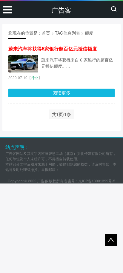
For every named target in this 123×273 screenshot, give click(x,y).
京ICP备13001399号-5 (97, 180)
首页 (46, 33)
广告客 (61, 9)
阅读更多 (61, 93)
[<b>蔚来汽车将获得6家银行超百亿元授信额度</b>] (23, 64)
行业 (34, 77)
